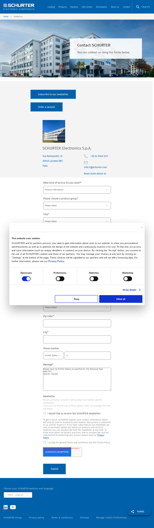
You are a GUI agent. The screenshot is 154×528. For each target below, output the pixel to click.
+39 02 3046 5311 (99, 156)
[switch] (60, 278)
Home (6, 17)
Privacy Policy (56, 261)
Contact (126, 7)
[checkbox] (77, 442)
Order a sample (46, 107)
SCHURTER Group (13, 517)
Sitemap (84, 517)
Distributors (101, 7)
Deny (76, 299)
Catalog (51, 7)
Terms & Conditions (62, 517)
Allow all (120, 299)
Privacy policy (36, 517)
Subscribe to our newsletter (53, 94)
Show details (129, 290)
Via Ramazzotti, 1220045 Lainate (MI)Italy (53, 161)
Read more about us (95, 173)
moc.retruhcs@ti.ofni (95, 167)
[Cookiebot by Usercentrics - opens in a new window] (129, 227)
